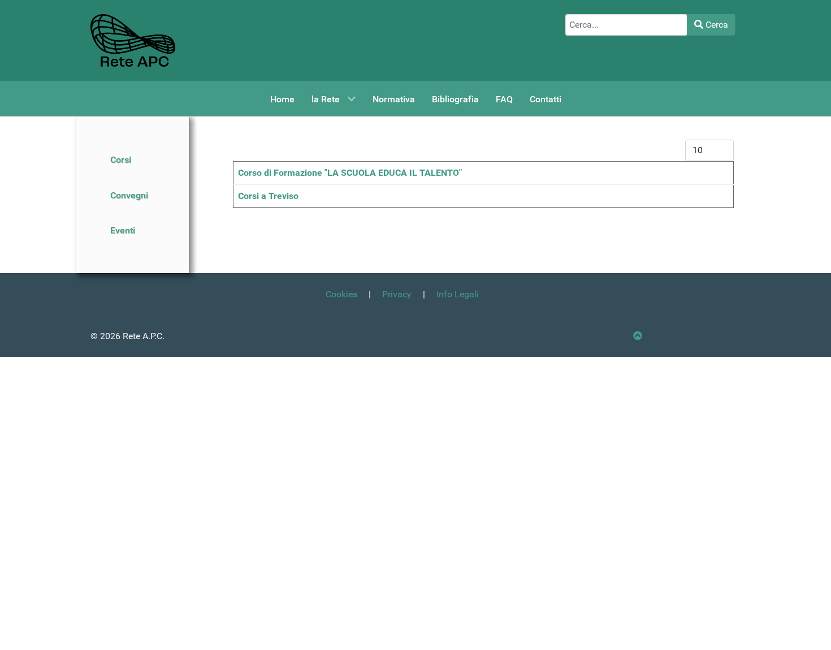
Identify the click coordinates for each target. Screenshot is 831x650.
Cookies (341, 294)
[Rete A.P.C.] (132, 40)
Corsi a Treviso (268, 195)
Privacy (397, 294)
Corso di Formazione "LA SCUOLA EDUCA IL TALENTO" (350, 172)
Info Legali (457, 294)
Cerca (715, 24)
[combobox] (626, 25)
